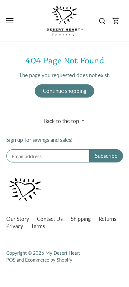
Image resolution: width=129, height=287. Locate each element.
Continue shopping (64, 91)
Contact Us (50, 218)
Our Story (17, 218)
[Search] (102, 20)
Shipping (81, 218)
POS (10, 260)
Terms (38, 226)
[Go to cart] (116, 20)
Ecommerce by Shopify (48, 260)
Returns (107, 218)
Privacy (14, 226)
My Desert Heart (62, 253)
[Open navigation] (9, 20)
